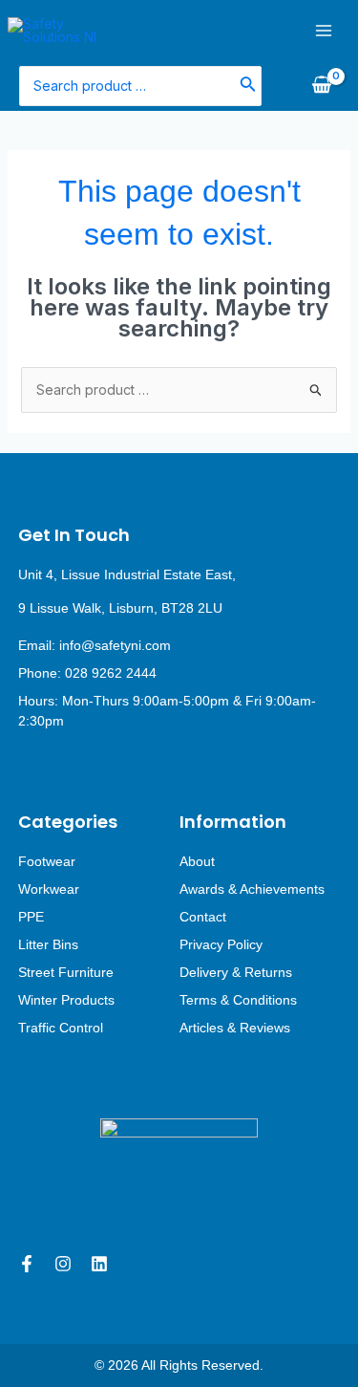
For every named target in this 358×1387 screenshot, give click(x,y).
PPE (31, 916)
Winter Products (66, 1000)
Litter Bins (48, 944)
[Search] (248, 85)
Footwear (46, 861)
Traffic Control (60, 1027)
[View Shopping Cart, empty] (321, 86)
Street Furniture (66, 972)
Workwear (48, 889)
